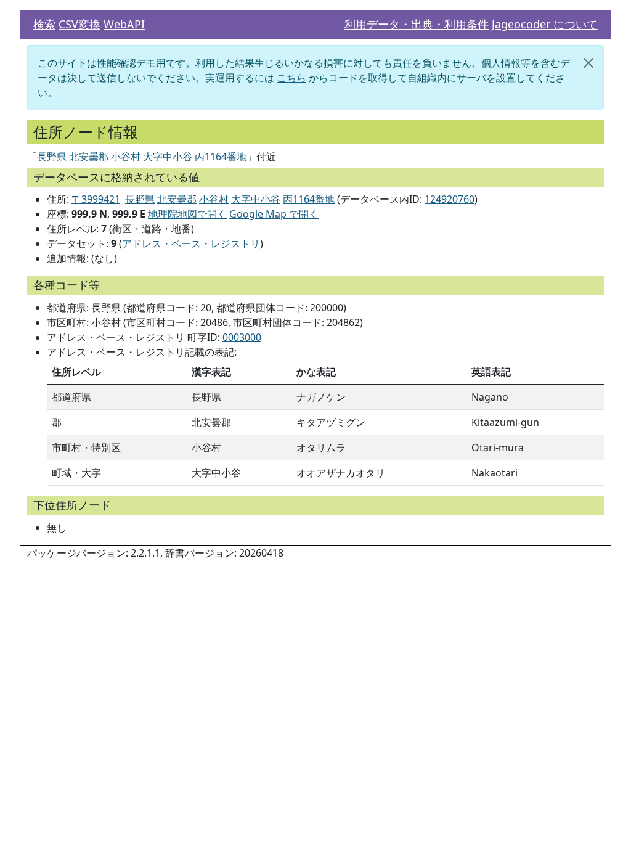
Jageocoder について (545, 24)
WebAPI (124, 24)
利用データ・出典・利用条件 (416, 24)
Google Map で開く (274, 214)
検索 (44, 24)
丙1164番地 (309, 199)
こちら (291, 77)
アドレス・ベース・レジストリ (191, 243)
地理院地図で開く (187, 214)
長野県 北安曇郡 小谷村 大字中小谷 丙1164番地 (141, 156)
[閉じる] (588, 63)
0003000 (241, 337)
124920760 (449, 199)
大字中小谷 (255, 199)
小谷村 (214, 199)
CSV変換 (79, 24)
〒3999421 (95, 199)
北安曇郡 (177, 199)
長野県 (140, 199)
